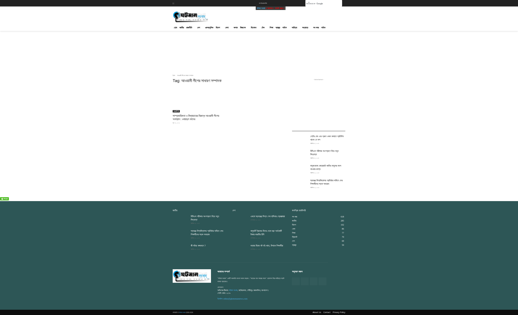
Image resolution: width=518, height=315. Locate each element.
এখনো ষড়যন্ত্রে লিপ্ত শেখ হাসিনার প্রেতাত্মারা (268, 216)
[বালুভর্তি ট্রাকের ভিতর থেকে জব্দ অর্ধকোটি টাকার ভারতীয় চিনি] (240, 235)
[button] (299, 3)
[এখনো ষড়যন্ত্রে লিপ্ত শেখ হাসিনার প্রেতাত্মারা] (240, 220)
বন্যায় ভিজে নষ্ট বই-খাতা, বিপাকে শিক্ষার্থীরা (267, 245)
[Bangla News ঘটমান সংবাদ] (192, 276)
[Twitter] (305, 281)
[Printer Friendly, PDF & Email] (4, 200)
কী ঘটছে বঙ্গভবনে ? (198, 245)
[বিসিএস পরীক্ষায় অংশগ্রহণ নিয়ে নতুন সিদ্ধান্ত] (300, 155)
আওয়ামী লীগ (176, 111)
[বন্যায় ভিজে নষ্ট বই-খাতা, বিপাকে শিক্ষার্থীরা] (240, 249)
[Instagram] (313, 281)
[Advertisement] (273, 16)
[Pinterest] (322, 281)
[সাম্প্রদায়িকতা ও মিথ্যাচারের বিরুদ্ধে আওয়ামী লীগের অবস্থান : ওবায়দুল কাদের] (199, 99)
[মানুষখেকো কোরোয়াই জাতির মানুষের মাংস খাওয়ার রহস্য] (300, 169)
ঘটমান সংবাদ (250, 8)
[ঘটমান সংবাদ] (198, 16)
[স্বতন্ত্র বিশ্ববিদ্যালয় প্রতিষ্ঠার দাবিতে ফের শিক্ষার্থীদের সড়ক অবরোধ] (300, 184)
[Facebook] (296, 281)
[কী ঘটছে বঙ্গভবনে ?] (181, 249)
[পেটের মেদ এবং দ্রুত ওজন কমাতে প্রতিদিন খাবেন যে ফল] (300, 140)
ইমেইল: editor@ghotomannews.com (232, 299)
